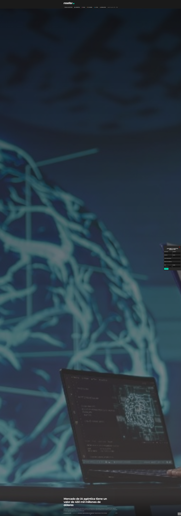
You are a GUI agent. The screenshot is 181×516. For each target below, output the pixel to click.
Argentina (78, 7)
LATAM (96, 7)
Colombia (90, 7)
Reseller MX (103, 7)
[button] (179, 247)
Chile (84, 7)
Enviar (166, 268)
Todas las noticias (68, 7)
